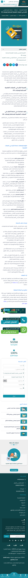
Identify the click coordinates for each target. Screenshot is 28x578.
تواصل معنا (7, 576)
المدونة (23, 502)
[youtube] (15, 540)
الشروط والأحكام (12, 553)
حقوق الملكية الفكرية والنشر (18, 551)
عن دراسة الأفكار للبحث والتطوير (17, 510)
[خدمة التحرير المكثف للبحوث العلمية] (14, 459)
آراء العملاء (22, 500)
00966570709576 (20, 485)
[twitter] (21, 540)
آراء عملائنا (15, 282)
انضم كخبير (22, 515)
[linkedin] (10, 540)
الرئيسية (14, 575)
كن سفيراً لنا (22, 512)
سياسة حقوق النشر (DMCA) (18, 549)
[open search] (4, 2)
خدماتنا (23, 505)
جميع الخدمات (14, 470)
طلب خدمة (22, 507)
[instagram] (13, 540)
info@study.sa (20, 479)
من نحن (25, 576)
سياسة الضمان (7, 549)
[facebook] (24, 540)
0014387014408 (20, 491)
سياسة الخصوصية (21, 553)
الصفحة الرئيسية (21, 497)
